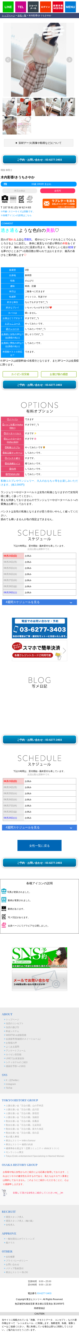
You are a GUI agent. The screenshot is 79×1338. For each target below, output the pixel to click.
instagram (10, 1084)
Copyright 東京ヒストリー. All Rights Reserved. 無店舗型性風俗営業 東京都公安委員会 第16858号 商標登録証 (39, 1304)
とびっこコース (12, 323)
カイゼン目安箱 (12, 1054)
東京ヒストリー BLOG (16, 1272)
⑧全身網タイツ (12, 463)
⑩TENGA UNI (12, 474)
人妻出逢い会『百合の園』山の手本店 (23, 1105)
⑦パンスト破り (12, 458)
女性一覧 (21, 15)
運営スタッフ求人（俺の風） (19, 1221)
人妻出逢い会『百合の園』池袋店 (21, 1117)
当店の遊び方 (11, 1027)
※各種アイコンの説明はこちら (16, 215)
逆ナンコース (12, 329)
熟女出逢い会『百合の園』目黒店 (21, 1121)
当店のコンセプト (14, 1023)
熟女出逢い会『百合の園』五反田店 (22, 1125)
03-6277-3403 (44, 1293)
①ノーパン (12, 419)
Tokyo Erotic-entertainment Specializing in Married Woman (34, 1156)
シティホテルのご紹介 (16, 1062)
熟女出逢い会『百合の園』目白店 (21, 1132)
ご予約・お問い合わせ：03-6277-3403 (39, 159)
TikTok (8, 1088)
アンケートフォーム (15, 1050)
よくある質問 (11, 1046)
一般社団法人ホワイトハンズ (19, 1239)
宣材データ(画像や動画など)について (40, 142)
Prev (8, 60)
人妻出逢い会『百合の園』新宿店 (21, 1113)
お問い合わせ (11, 1264)
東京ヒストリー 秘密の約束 (18, 1144)
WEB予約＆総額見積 (15, 1035)
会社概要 (9, 1256)
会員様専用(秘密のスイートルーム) (22, 1039)
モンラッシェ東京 (14, 1152)
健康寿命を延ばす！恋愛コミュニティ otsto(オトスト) (31, 1148)
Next (69, 60)
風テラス (9, 1242)
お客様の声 (10, 1043)
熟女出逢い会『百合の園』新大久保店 (23, 1129)
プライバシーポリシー (16, 1260)
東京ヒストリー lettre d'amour (19, 1140)
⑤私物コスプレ (12, 447)
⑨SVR (12, 469)
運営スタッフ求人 (14, 1217)
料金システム (11, 1031)
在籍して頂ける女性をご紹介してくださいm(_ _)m (38, 1192)
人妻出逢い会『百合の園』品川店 (21, 1109)
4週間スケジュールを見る (23, 602)
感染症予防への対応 (15, 1066)
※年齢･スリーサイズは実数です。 (18, 211)
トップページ (8, 15)
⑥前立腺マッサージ (12, 452)
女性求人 (9, 1224)
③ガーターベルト (12, 433)
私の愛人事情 (11, 1136)
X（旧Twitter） (12, 1080)
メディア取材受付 (14, 1268)
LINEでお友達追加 (14, 1058)
